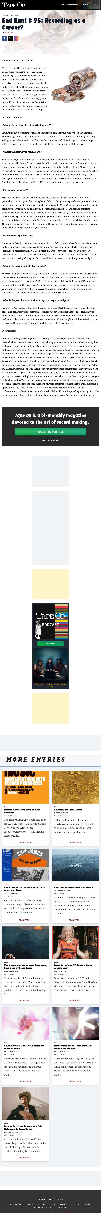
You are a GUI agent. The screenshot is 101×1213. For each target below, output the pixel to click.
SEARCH (96, 5)
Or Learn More (50, 440)
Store (53, 1204)
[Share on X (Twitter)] (10, 38)
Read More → (25, 842)
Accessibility (39, 1207)
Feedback (75, 1204)
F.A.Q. (51, 1207)
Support (87, 1204)
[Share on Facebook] (4, 38)
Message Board (56, 1200)
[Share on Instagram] (16, 38)
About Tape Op (14, 1204)
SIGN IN (85, 5)
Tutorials (42, 1200)
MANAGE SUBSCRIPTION (70, 5)
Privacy (63, 1204)
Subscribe (42, 1204)
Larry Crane (9, 33)
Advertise (29, 1204)
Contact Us (62, 1207)
